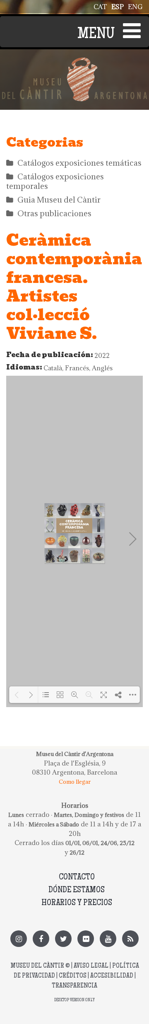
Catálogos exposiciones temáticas (79, 163)
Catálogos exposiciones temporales (55, 181)
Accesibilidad (111, 976)
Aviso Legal (91, 966)
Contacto (77, 877)
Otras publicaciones (54, 213)
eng (135, 6)
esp (117, 6)
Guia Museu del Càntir (59, 200)
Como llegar (75, 781)
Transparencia (74, 986)
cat (100, 6)
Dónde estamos (76, 890)
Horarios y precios (76, 903)
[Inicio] (74, 62)
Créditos (73, 976)
